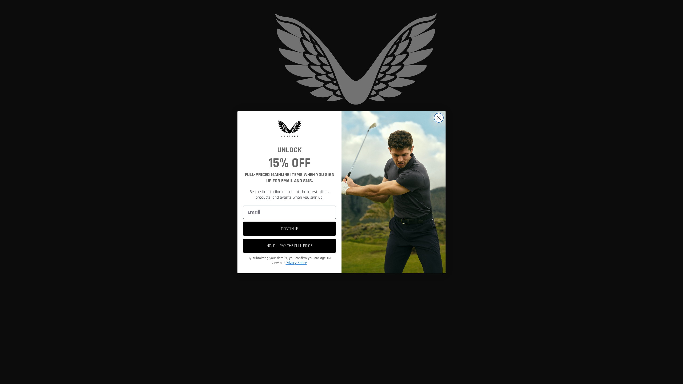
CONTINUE (289, 229)
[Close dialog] (438, 117)
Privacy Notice (296, 263)
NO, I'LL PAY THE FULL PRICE (289, 246)
